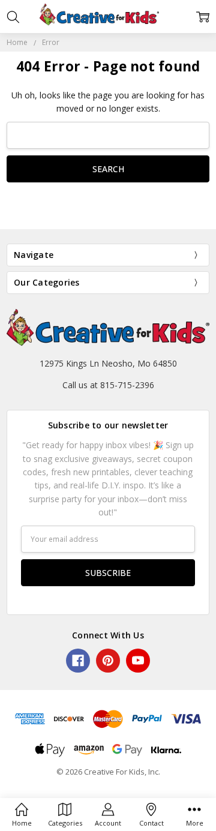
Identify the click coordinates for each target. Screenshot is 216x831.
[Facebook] (78, 661)
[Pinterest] (108, 661)
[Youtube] (138, 661)
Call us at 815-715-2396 (108, 385)
